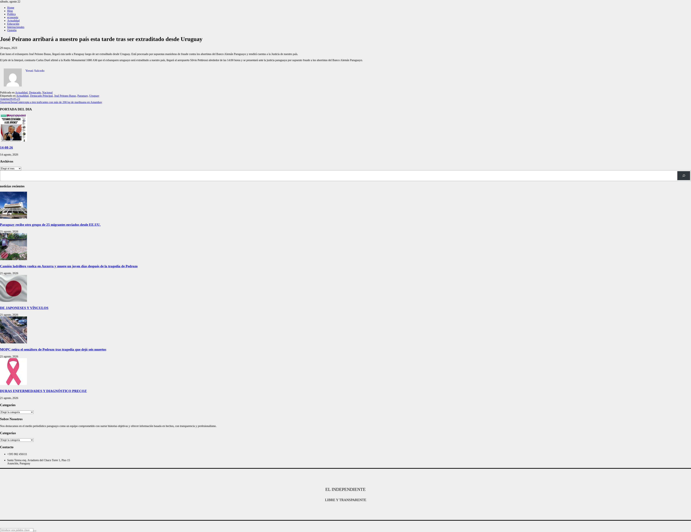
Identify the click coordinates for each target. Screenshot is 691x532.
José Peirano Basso (65, 95)
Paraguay (82, 95)
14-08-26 (6, 147)
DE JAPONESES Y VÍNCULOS (24, 308)
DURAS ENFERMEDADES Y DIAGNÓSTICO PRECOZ (43, 391)
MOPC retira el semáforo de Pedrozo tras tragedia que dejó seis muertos (53, 349)
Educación (13, 23)
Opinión (12, 30)
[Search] (683, 175)
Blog (10, 10)
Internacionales (15, 27)
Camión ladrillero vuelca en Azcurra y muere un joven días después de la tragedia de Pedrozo (69, 266)
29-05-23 (10, 99)
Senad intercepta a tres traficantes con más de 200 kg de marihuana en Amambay (51, 102)
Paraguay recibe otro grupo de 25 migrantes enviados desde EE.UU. (50, 225)
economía (12, 17)
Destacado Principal (41, 95)
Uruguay (94, 95)
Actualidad (13, 20)
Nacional (47, 92)
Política (11, 14)
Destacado (35, 92)
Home (10, 7)
